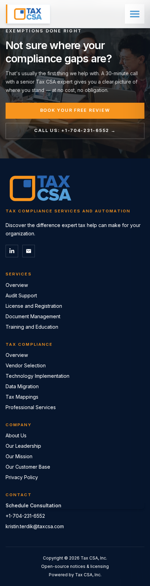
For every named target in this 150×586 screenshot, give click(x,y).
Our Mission (19, 456)
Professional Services (31, 407)
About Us (16, 435)
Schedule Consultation (33, 505)
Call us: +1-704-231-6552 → (74, 130)
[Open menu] (134, 14)
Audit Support (21, 295)
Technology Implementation (37, 376)
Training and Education (32, 327)
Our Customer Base (28, 467)
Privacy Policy (22, 477)
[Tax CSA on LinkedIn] (12, 251)
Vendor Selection (26, 365)
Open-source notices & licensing (75, 566)
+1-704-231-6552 (25, 516)
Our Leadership (23, 446)
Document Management (33, 316)
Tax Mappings (22, 397)
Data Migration (22, 386)
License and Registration (34, 306)
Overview (17, 285)
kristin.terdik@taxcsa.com (35, 526)
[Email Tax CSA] (28, 251)
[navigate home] (28, 14)
